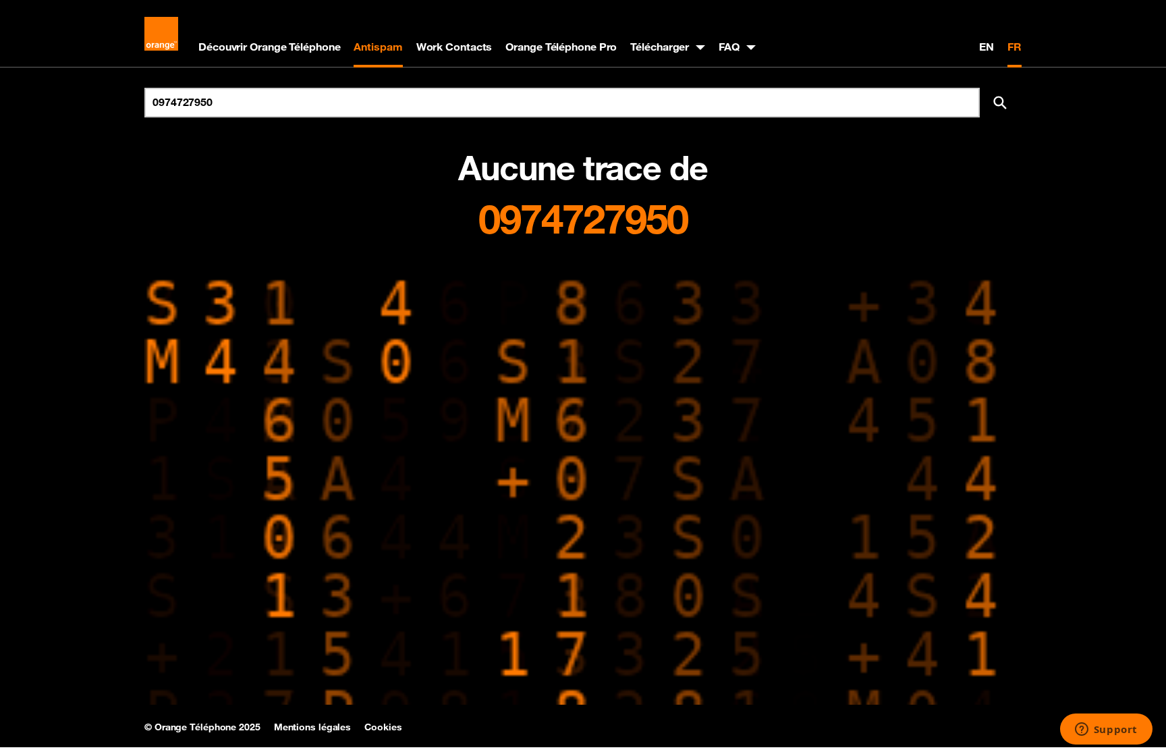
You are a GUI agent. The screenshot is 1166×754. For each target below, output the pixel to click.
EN (986, 46)
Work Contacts (454, 46)
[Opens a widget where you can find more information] (1106, 730)
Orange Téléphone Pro (561, 46)
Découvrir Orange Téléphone (269, 46)
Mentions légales (312, 727)
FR (1014, 46)
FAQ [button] (729, 46)
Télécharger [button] (659, 46)
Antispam (378, 46)
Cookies (382, 727)
